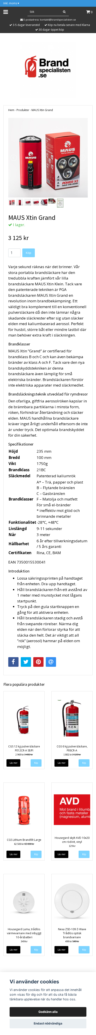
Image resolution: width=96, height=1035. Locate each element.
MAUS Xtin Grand (42, 110)
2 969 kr (24, 754)
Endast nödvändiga (48, 1023)
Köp (28, 253)
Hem (11, 110)
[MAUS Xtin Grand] (48, 158)
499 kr (72, 941)
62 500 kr (24, 844)
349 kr (24, 941)
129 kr (72, 846)
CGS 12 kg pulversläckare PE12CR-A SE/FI (24, 748)
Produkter (23, 110)
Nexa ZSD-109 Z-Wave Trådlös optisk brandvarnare (72, 933)
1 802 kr (72, 754)
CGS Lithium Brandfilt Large (24, 840)
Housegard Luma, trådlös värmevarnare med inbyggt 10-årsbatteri (24, 933)
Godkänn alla (48, 1012)
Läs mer (13, 762)
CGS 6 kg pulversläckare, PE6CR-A (72, 748)
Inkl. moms (11, 3)
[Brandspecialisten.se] (48, 69)
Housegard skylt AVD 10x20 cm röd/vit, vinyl (72, 840)
